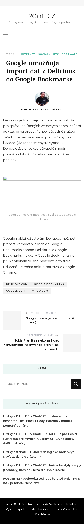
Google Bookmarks (49, 284)
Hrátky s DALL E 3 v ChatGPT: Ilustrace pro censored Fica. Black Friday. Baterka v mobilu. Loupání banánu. (37, 420)
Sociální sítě (48, 54)
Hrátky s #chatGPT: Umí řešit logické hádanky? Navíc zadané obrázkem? (38, 454)
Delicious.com (17, 284)
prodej (30, 131)
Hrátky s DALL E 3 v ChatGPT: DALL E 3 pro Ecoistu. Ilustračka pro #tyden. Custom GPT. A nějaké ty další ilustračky (41, 438)
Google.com (15, 291)
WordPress (42, 514)
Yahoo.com (39, 291)
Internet (28, 54)
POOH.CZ (42, 16)
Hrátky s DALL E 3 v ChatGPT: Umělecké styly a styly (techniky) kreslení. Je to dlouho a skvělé (42, 467)
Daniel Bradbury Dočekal (42, 109)
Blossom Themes (49, 509)
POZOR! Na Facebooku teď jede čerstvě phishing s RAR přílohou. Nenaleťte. (41, 481)
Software (69, 54)
